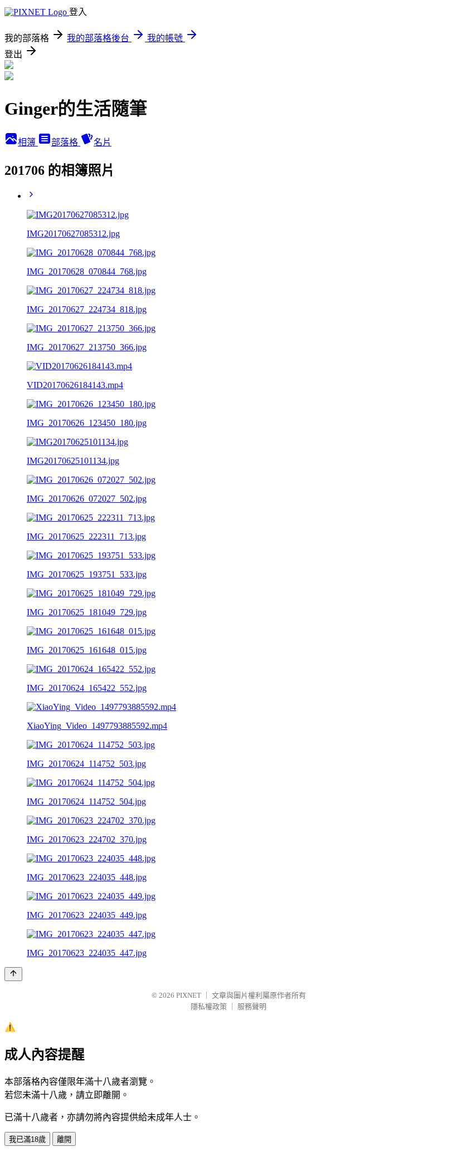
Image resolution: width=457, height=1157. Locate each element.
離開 (64, 1139)
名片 (102, 142)
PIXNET (188, 995)
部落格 (65, 142)
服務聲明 (251, 1006)
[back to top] (13, 974)
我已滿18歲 (27, 1139)
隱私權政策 (209, 1006)
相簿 (28, 142)
